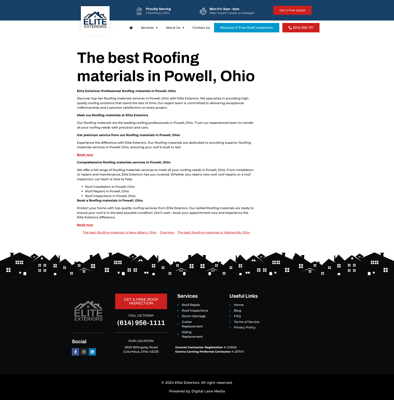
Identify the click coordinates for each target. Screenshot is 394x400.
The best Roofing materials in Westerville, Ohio (214, 232)
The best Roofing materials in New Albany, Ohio (120, 232)
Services (147, 28)
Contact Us (201, 28)
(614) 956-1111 (141, 322)
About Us (173, 28)
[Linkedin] (92, 352)
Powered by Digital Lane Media (197, 391)
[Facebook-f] (75, 352)
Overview (167, 232)
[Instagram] (84, 352)
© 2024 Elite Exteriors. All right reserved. (197, 383)
